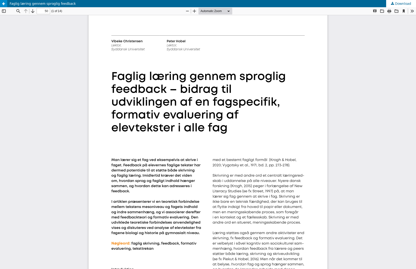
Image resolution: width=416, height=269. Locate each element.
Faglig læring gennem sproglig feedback (43, 3)
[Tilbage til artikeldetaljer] (3, 3)
